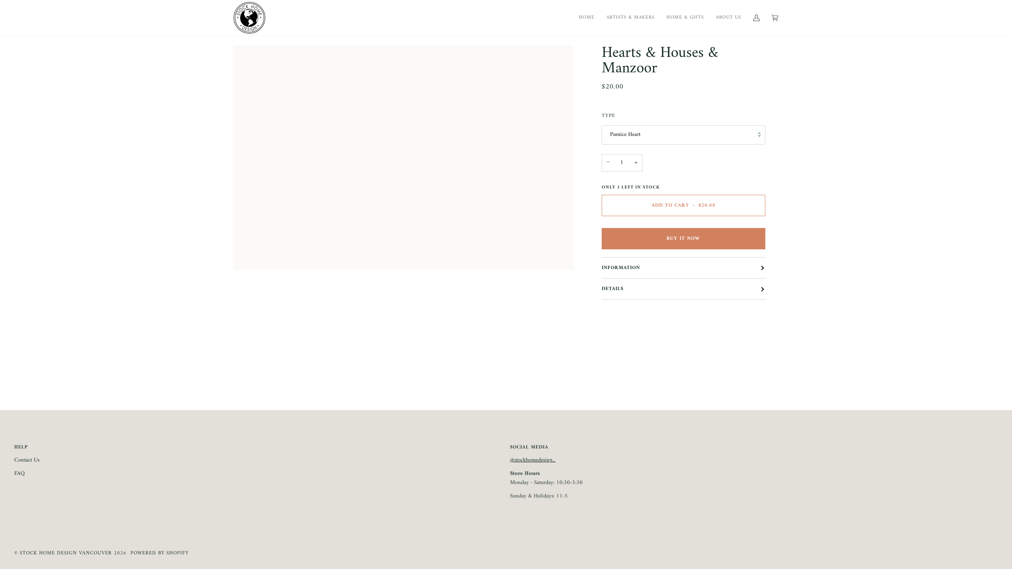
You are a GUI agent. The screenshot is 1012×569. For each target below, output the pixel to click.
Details (612, 288)
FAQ (19, 474)
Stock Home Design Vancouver (66, 553)
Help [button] (21, 447)
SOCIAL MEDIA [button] (529, 447)
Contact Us (27, 460)
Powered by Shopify (159, 553)
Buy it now (683, 238)
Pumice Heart (625, 134)
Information (621, 268)
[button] (728, 18)
